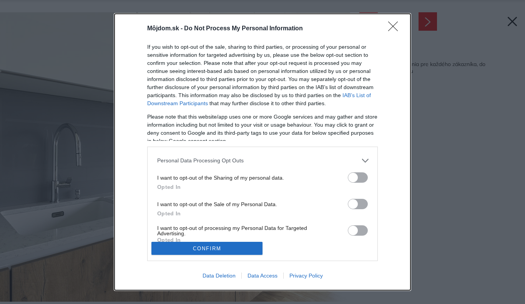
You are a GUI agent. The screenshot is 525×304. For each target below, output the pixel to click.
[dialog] (262, 152)
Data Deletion (219, 276)
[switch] (358, 177)
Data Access (262, 276)
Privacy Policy (306, 276)
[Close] (395, 28)
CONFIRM (207, 248)
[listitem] (262, 161)
